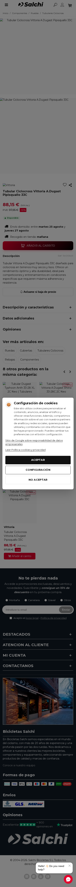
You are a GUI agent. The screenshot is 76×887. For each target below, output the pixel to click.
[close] (69, 865)
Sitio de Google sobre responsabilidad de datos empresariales (34, 442)
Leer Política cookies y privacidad (25, 449)
